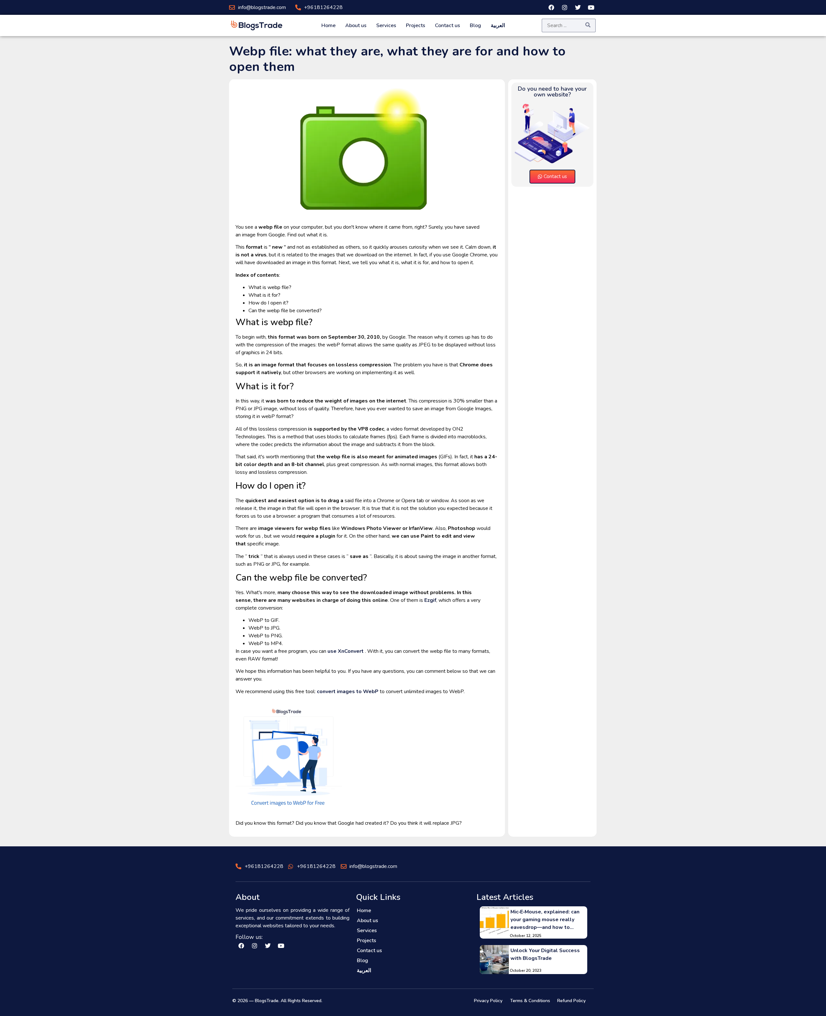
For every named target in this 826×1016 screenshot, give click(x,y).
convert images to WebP (347, 691)
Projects (415, 25)
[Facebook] (551, 7)
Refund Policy (571, 1001)
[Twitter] (578, 7)
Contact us (447, 25)
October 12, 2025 (525, 935)
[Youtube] (591, 7)
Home (328, 25)
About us (356, 25)
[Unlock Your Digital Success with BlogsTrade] (494, 959)
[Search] (588, 25)
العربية (498, 25)
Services (386, 25)
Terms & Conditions (530, 1001)
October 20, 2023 (525, 970)
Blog (475, 25)
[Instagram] (564, 7)
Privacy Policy (488, 1001)
